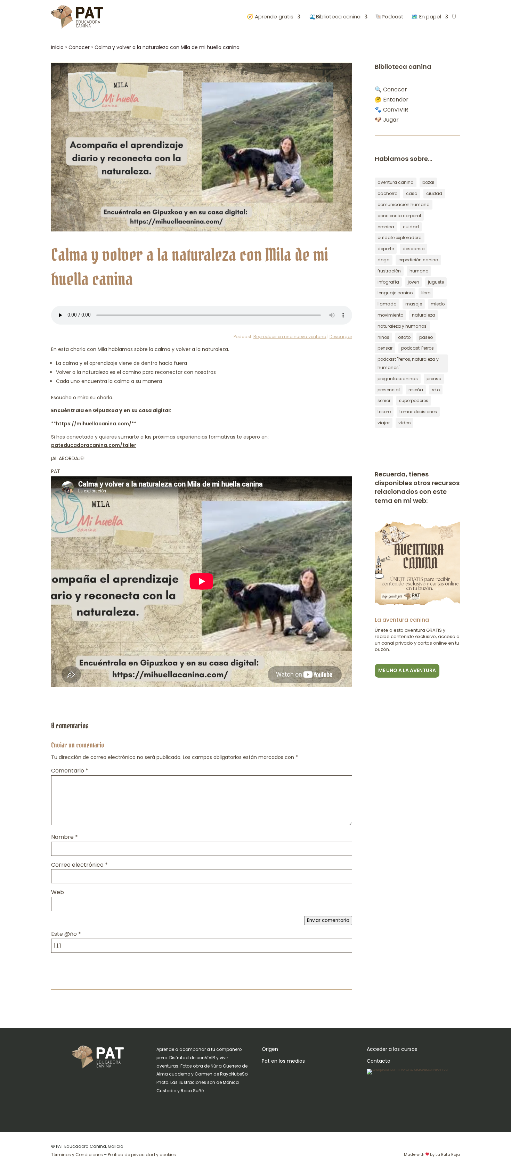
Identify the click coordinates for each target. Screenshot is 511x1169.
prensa (434, 379)
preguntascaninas (398, 379)
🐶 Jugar (387, 120)
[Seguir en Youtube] (189, 1106)
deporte (386, 249)
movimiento (390, 315)
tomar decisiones (418, 412)
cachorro (387, 193)
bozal (428, 182)
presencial (389, 390)
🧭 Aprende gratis (270, 16)
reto (436, 390)
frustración (389, 271)
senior (384, 400)
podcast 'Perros (417, 348)
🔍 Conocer (391, 89)
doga (384, 260)
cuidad (411, 227)
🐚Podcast (389, 16)
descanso (413, 249)
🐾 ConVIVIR (391, 110)
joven (413, 282)
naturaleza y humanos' (402, 326)
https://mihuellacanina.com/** (96, 423)
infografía (388, 282)
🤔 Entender (391, 100)
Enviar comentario (328, 920)
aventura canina (396, 182)
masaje (413, 304)
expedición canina (418, 260)
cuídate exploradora (400, 237)
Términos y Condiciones (77, 1155)
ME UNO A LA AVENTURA (407, 670)
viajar (384, 423)
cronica (386, 227)
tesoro (384, 412)
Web (57, 892)
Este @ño (66, 934)
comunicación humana (404, 204)
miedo (438, 304)
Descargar (341, 337)
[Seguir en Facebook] (175, 1106)
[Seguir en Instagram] (162, 1106)
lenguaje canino (395, 293)
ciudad (434, 193)
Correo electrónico (79, 865)
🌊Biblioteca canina (334, 16)
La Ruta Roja (448, 1154)
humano (418, 271)
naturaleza (423, 315)
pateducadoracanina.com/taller (93, 445)
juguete (436, 282)
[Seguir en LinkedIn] (203, 1106)
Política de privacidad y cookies (142, 1155)
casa (411, 193)
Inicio (57, 47)
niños (383, 337)
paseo (426, 337)
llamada (387, 304)
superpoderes (413, 400)
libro (425, 293)
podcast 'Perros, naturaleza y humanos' (408, 363)
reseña (415, 390)
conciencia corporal (399, 216)
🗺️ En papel (426, 16)
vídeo (404, 423)
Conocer (79, 47)
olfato (404, 337)
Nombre (64, 837)
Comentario (69, 771)
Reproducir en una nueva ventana (289, 337)
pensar (385, 348)
